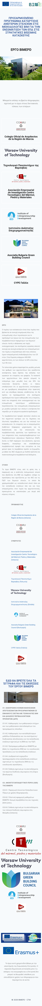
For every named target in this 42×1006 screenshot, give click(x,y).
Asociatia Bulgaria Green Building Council (21, 256)
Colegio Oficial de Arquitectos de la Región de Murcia (21, 137)
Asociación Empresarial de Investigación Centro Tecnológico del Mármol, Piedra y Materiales (21, 194)
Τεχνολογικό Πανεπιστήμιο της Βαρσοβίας (21, 166)
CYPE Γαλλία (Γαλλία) (19, 648)
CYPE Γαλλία (21, 282)
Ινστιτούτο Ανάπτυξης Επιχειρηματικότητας (21, 229)
